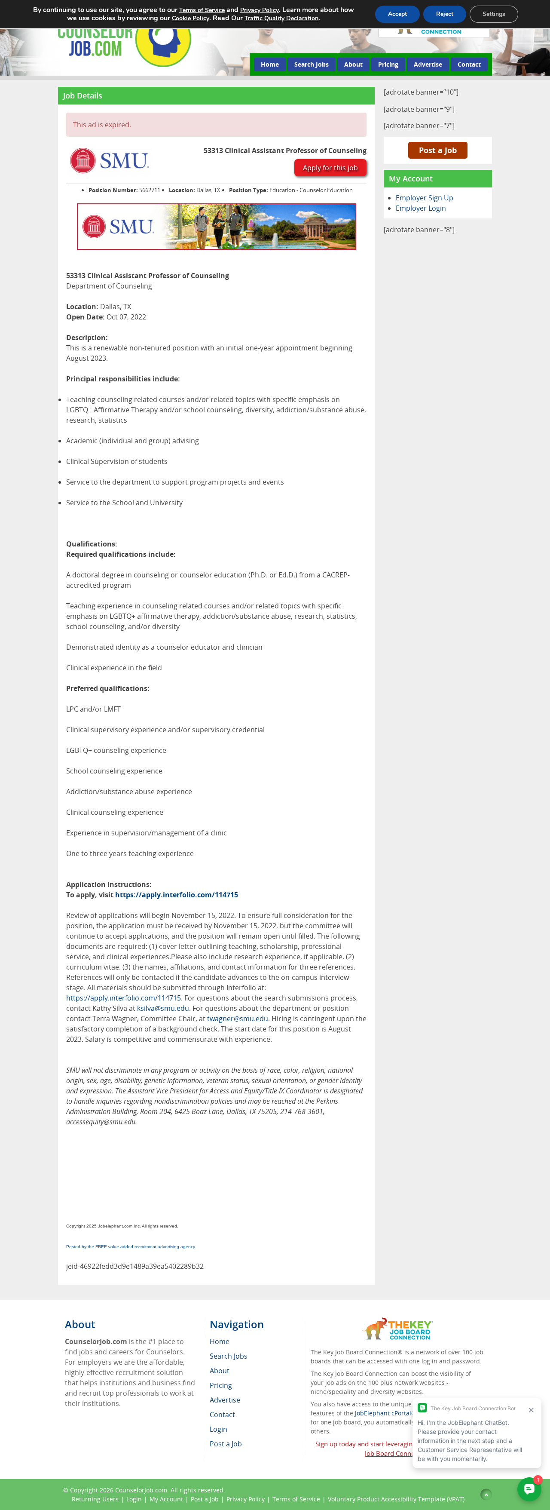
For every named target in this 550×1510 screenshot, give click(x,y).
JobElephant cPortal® (385, 1413)
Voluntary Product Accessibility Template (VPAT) (396, 1499)
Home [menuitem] (219, 1341)
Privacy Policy (245, 1499)
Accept (397, 14)
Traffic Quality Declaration (281, 18)
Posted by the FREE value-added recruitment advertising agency (130, 1246)
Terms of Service (296, 1499)
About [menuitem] (219, 1370)
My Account (166, 1499)
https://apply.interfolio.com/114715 (176, 894)
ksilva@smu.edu (163, 1008)
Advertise (428, 64)
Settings (494, 14)
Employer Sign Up (424, 198)
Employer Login (421, 208)
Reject (444, 14)
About (353, 64)
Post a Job (438, 150)
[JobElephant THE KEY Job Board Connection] (397, 1321)
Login (134, 1499)
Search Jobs (311, 64)
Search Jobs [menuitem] (229, 1356)
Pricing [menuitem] (221, 1385)
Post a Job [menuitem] (226, 1444)
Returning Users (95, 1499)
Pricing (388, 64)
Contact (469, 64)
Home (270, 64)
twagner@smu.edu (237, 1018)
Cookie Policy (190, 18)
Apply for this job (330, 167)
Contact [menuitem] (222, 1414)
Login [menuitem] (218, 1429)
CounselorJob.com (141, 1490)
